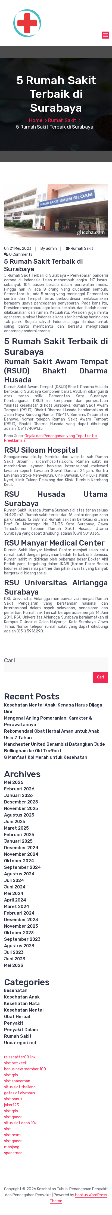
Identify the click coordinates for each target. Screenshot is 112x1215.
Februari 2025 (19, 834)
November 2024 (21, 854)
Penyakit (13, 1023)
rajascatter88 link (20, 1057)
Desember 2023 (21, 919)
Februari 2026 (19, 788)
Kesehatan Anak (22, 997)
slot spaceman (17, 1081)
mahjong (11, 1147)
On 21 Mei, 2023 (18, 248)
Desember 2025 (21, 802)
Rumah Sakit (62, 120)
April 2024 (15, 900)
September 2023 (22, 939)
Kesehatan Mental (23, 1010)
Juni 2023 (14, 958)
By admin (49, 248)
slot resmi (12, 1135)
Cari (9, 660)
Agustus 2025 (19, 815)
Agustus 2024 (19, 873)
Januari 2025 (18, 841)
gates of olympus (19, 1093)
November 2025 (21, 808)
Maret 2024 (16, 906)
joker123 (11, 1105)
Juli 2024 (14, 880)
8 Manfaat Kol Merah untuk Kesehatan (45, 757)
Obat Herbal (17, 1016)
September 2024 (22, 867)
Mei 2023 (13, 965)
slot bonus (13, 1099)
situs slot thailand (20, 1087)
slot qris (11, 1075)
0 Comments (20, 254)
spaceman (13, 1153)
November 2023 (21, 926)
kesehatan (15, 990)
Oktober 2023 (19, 932)
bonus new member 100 (25, 1069)
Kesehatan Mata (22, 1003)
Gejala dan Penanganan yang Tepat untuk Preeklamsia (51, 438)
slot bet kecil (15, 1063)
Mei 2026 (13, 782)
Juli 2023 (14, 952)
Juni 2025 (14, 821)
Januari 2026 (18, 795)
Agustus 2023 (19, 945)
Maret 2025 (16, 828)
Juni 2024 (15, 887)
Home (35, 120)
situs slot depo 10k (20, 1123)
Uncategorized (20, 1042)
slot (7, 1129)
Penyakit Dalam (21, 1029)
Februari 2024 (19, 913)
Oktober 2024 (19, 860)
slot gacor (13, 1117)
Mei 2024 (13, 893)
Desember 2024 (21, 847)
